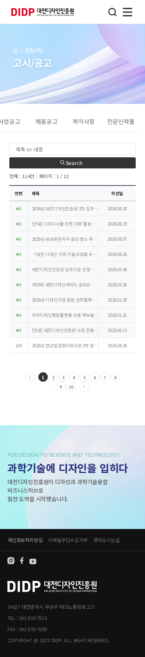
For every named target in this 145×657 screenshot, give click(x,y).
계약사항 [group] (83, 121)
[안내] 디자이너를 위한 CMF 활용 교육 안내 (65, 224)
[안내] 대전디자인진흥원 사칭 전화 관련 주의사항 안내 (65, 330)
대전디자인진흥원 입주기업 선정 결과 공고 (65, 269)
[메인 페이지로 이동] (15, 50)
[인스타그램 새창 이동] (10, 562)
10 (71, 387)
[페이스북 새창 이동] (22, 562)
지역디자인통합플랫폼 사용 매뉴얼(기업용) (65, 315)
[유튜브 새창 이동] (32, 562)
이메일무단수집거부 (67, 539)
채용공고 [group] (46, 121)
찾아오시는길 (106, 539)
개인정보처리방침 (24, 539)
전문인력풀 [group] (121, 121)
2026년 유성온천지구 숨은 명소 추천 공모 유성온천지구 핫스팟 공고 (65, 239)
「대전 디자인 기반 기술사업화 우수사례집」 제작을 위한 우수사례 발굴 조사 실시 (65, 254)
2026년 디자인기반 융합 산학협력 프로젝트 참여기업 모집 (65, 300)
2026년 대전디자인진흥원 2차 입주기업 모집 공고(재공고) (65, 208)
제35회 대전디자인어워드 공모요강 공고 (65, 285)
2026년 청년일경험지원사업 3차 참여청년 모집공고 (65, 345)
